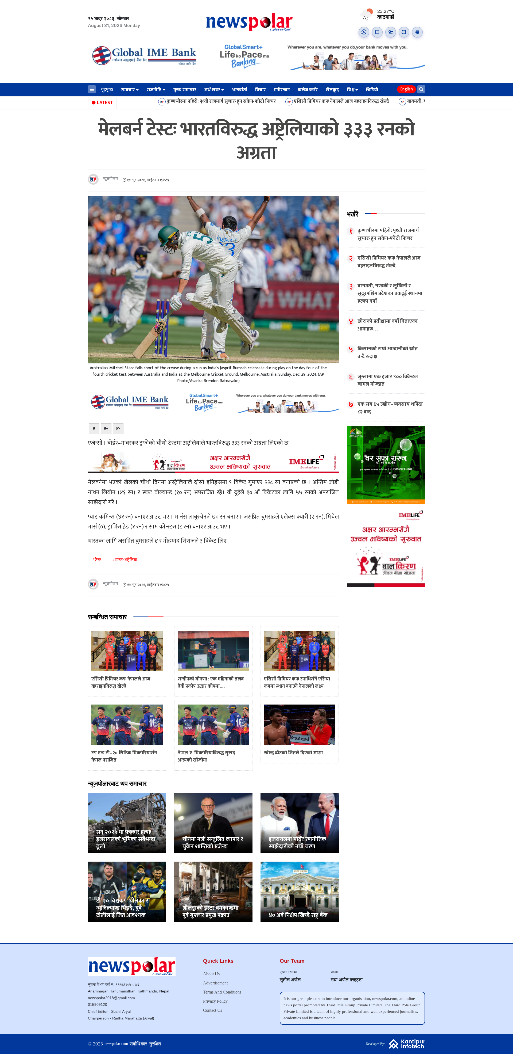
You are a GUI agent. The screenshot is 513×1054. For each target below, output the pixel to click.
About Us (211, 974)
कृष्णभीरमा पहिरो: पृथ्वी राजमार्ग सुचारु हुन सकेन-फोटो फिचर (159, 102)
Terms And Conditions (222, 992)
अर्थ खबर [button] (212, 90)
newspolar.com (116, 1044)
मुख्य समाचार (184, 90)
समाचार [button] (128, 90)
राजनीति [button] (154, 90)
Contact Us (212, 1010)
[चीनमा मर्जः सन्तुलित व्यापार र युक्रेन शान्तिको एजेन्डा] (213, 822)
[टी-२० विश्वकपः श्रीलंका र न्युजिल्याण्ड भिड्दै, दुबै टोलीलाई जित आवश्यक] (127, 891)
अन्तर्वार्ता (239, 90)
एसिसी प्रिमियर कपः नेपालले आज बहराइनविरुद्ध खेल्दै (280, 102)
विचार (260, 90)
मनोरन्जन (282, 90)
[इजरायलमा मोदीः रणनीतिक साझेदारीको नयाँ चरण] (300, 822)
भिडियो (372, 90)
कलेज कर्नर (308, 90)
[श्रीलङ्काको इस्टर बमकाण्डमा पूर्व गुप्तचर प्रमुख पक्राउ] (213, 891)
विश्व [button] (350, 90)
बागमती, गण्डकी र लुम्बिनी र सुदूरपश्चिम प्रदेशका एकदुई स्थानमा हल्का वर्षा (410, 102)
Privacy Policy (215, 1001)
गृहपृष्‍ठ (107, 89)
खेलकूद (332, 90)
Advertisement (215, 983)
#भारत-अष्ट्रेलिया (124, 560)
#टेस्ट (96, 560)
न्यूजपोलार (110, 179)
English (406, 89)
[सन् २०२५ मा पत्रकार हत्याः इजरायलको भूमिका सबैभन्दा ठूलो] (127, 822)
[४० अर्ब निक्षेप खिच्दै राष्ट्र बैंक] (300, 891)
